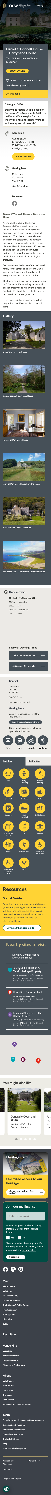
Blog (5, 1444)
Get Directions (20, 186)
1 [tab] (16, 1139)
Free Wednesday (10, 1310)
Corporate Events (10, 1361)
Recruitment (10, 1334)
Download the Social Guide (20, 928)
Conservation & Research (14, 1425)
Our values (7, 1395)
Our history (8, 1390)
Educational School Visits (14, 1430)
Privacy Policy (29, 1250)
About (7, 1375)
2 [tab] (21, 1139)
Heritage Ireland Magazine (14, 1448)
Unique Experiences (11, 1301)
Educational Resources (13, 1434)
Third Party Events (11, 1356)
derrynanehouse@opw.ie (19, 702)
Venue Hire (10, 1345)
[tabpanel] (24, 1111)
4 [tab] (30, 1139)
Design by (12, 1478)
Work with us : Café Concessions (17, 1404)
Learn (6, 1415)
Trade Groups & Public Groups (16, 1305)
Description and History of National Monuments (24, 1420)
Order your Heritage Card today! (21, 1192)
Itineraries (7, 1319)
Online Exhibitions (11, 1439)
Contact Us (8, 1470)
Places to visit (9, 1286)
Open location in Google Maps (25, 722)
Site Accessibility (10, 1296)
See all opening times (16, 85)
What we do (8, 1381)
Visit (6, 1281)
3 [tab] (25, 1139)
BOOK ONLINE (17, 71)
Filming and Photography (14, 1365)
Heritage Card (9, 1315)
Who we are (8, 1386)
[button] (23, 1060)
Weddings (7, 1351)
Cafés (5, 1324)
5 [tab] (34, 1139)
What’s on (7, 1291)
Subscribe (14, 1257)
